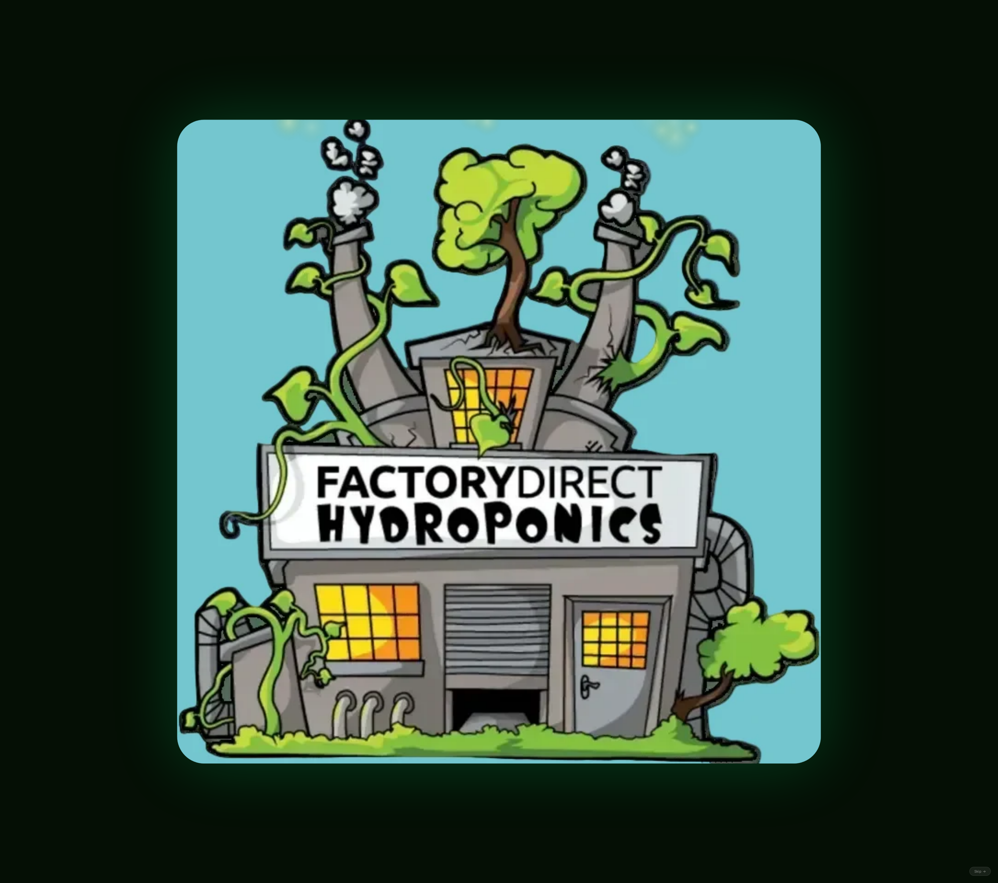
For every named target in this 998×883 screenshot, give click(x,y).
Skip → (980, 871)
